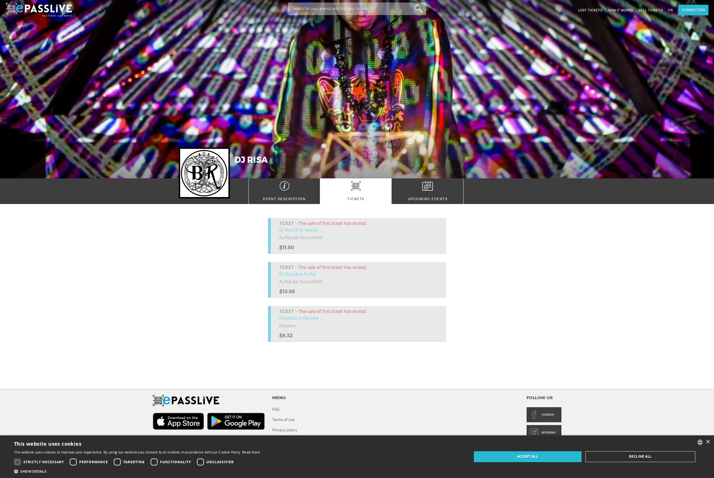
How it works (620, 10)
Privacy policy (284, 430)
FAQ (275, 409)
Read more (251, 452)
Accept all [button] (527, 456)
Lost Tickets (590, 10)
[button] (137, 471)
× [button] (708, 442)
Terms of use (283, 420)
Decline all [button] (640, 456)
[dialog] (357, 456)
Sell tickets (651, 10)
